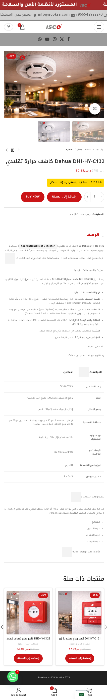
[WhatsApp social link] (39, 39)
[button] (99, 84)
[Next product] (7, 150)
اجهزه (69, 150)
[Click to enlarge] (94, 109)
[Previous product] (19, 150)
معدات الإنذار (84, 150)
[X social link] (61, 39)
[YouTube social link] (47, 39)
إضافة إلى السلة (64, 197)
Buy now (32, 197)
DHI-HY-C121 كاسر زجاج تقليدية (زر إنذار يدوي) (80, 640)
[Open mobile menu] (99, 27)
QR (8, 26)
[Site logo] (54, 27)
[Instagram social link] (54, 39)
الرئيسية (100, 150)
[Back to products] (13, 150)
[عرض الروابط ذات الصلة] (10, 258)
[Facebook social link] (69, 39)
